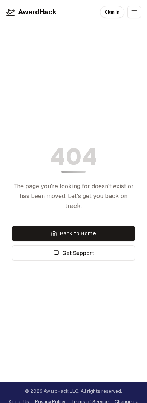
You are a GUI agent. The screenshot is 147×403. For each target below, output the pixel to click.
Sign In (112, 12)
